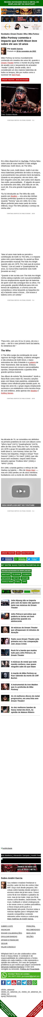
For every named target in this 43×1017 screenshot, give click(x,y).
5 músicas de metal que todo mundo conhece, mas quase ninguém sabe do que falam (24, 664)
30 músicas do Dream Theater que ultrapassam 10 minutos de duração (25, 630)
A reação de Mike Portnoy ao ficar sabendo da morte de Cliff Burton (25, 675)
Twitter (16, 578)
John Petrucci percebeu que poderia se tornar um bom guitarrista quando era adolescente (23, 617)
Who (25, 34)
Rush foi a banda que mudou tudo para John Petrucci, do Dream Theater (24, 652)
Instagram (6, 578)
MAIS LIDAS (31, 933)
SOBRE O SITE (7, 926)
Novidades (5, 34)
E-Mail (17, 582)
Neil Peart (16, 75)
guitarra (32, 362)
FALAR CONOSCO (8, 947)
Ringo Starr (30, 470)
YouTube (24, 161)
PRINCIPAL (30, 926)
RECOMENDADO (33, 930)
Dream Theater (17, 34)
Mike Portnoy (34, 34)
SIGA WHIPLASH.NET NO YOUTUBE (18, 505)
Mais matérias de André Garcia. (20, 919)
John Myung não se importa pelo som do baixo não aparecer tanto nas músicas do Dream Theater (25, 604)
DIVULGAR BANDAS (9, 936)
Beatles (14, 196)
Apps (24, 582)
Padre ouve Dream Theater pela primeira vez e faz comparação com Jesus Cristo (25, 641)
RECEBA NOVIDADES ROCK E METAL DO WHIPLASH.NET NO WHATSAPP (21, 3)
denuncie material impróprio (12, 967)
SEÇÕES (30, 936)
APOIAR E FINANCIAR (10, 940)
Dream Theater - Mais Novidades (15, 80)
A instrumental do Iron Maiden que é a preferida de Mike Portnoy (24, 687)
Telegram (16, 574)
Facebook (26, 574)
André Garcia (17, 49)
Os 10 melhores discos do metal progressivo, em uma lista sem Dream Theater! (25, 698)
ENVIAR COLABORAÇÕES (11, 933)
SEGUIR (4, 943)
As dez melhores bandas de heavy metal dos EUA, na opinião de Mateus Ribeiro (23, 709)
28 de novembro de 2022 (26, 51)
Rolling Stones (7, 393)
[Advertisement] (18, 233)
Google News (7, 582)
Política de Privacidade (29, 969)
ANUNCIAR (5, 930)
